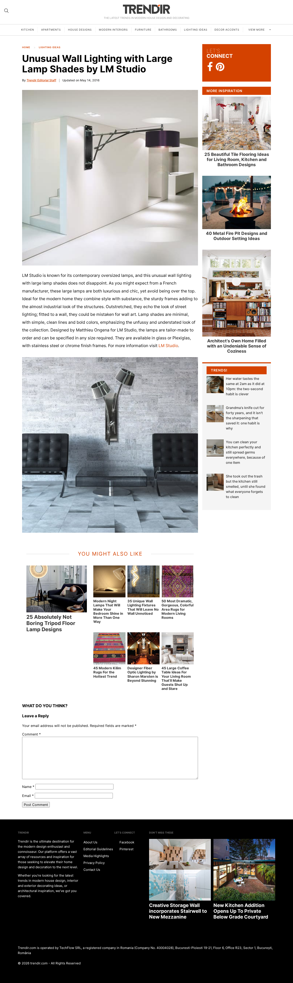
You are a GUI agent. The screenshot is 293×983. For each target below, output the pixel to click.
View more (257, 29)
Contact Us (91, 870)
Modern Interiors (113, 29)
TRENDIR (146, 9)
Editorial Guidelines (98, 849)
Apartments (51, 29)
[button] (110, 178)
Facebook (126, 842)
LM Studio (168, 345)
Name (28, 787)
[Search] (6, 11)
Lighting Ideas (195, 29)
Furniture (143, 29)
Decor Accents (226, 29)
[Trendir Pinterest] (220, 67)
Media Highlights (96, 856)
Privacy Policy (94, 863)
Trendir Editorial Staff (41, 80)
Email (28, 796)
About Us (90, 842)
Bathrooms (168, 29)
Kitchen (27, 29)
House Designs (80, 29)
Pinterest (126, 849)
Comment (31, 734)
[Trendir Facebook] (210, 67)
